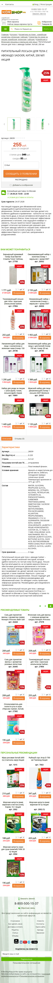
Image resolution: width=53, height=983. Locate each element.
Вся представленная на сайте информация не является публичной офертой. (26, 914)
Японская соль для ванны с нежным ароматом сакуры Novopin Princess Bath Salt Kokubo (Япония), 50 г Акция (39, 619)
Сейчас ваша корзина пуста (16, 22)
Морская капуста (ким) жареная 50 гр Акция (39, 803)
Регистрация (46, 4)
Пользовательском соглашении (32, 976)
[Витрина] (50, 606)
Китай (31, 459)
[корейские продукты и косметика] (2, 8)
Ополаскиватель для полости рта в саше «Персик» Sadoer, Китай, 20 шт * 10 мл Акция (13, 707)
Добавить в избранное (22, 185)
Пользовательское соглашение (26, 963)
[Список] (40, 606)
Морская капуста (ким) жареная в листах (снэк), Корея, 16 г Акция (13, 804)
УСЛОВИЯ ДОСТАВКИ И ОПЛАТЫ (20, 197)
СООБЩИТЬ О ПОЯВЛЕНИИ (21, 173)
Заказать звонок (39, 13)
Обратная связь (28, 908)
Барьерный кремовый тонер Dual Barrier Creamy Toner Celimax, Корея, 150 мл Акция (13, 258)
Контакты (9, 4)
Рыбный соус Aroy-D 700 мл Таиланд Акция (39, 758)
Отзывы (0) (19, 438)
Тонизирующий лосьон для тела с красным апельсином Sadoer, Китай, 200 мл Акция (13, 302)
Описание (6, 438)
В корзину (19, 293)
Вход (36, 4)
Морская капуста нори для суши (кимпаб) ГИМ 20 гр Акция (13, 849)
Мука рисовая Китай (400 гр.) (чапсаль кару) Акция (13, 758)
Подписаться (26, 959)
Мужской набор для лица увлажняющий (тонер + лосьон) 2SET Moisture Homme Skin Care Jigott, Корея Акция (39, 393)
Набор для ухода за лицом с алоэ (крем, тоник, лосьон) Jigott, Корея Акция (13, 391)
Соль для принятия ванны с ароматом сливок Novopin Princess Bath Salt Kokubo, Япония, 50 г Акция (13, 619)
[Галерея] (45, 606)
